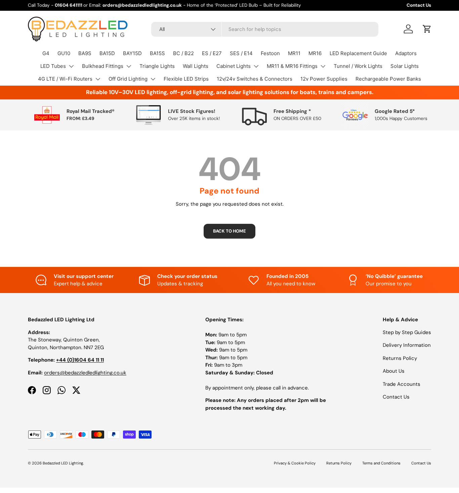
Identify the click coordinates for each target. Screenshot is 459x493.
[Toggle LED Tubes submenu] (71, 66)
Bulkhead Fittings (102, 66)
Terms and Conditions (381, 463)
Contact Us (419, 5)
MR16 (315, 53)
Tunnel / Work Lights (358, 66)
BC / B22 (183, 53)
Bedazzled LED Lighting (63, 463)
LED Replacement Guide (358, 53)
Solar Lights (404, 66)
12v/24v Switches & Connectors (254, 79)
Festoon (270, 53)
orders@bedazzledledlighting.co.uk (85, 372)
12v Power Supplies (323, 79)
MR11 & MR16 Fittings (292, 66)
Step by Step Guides (407, 332)
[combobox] (265, 29)
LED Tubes (53, 66)
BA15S (157, 53)
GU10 (63, 53)
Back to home (229, 231)
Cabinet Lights (233, 66)
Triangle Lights (157, 66)
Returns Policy (400, 358)
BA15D (107, 53)
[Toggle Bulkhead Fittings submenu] (129, 66)
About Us (394, 371)
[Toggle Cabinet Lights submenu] (256, 66)
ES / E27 (212, 53)
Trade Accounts (401, 384)
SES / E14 (241, 53)
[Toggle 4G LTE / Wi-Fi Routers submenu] (98, 79)
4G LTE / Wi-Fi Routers (65, 79)
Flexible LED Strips (186, 79)
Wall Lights (195, 66)
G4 (45, 53)
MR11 (294, 53)
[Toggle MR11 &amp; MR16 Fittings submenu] (323, 66)
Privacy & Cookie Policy (295, 463)
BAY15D (132, 53)
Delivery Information (407, 345)
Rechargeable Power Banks (388, 79)
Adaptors (406, 53)
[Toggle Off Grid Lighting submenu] (153, 79)
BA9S (84, 53)
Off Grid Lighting (128, 79)
